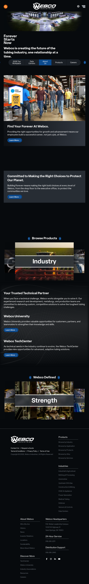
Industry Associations (28, 569)
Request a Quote (27, 448)
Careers (73, 63)
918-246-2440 (51, 553)
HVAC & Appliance (65, 491)
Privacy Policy (32, 451)
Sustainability (25, 544)
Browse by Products (66, 450)
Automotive (63, 479)
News (22, 532)
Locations (23, 540)
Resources (24, 573)
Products (59, 63)
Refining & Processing (67, 475)
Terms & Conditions (18, 451)
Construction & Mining (67, 487)
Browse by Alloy (64, 454)
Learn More (14, 140)
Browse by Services (66, 458)
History (22, 528)
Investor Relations (26, 536)
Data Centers (32, 63)
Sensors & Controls (66, 507)
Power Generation (65, 495)
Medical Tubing (64, 499)
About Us (45, 63)
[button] (29, 238)
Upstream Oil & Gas (66, 483)
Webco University (26, 565)
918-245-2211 (50, 541)
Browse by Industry (65, 442)
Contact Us (15, 448)
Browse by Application (67, 446)
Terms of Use (44, 451)
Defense (62, 503)
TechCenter (24, 561)
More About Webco (27, 548)
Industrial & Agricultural (67, 471)
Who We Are (25, 524)
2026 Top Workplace (16, 63)
